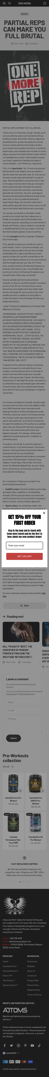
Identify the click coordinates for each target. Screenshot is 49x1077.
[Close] (44, 513)
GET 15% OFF (24, 556)
